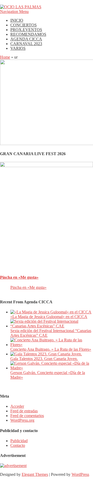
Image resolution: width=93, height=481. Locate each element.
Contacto (17, 445)
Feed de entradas (24, 411)
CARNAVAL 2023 (26, 43)
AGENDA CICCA (26, 39)
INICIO (16, 20)
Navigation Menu (14, 11)
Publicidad (19, 441)
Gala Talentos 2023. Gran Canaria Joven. (44, 358)
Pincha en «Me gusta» (19, 277)
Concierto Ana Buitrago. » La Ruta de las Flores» (50, 349)
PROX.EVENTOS (26, 29)
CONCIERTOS (23, 25)
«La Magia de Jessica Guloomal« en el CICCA (48, 316)
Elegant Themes (35, 474)
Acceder (17, 406)
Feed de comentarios (27, 415)
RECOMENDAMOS (28, 34)
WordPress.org (22, 420)
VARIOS (18, 48)
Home (5, 57)
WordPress (80, 474)
